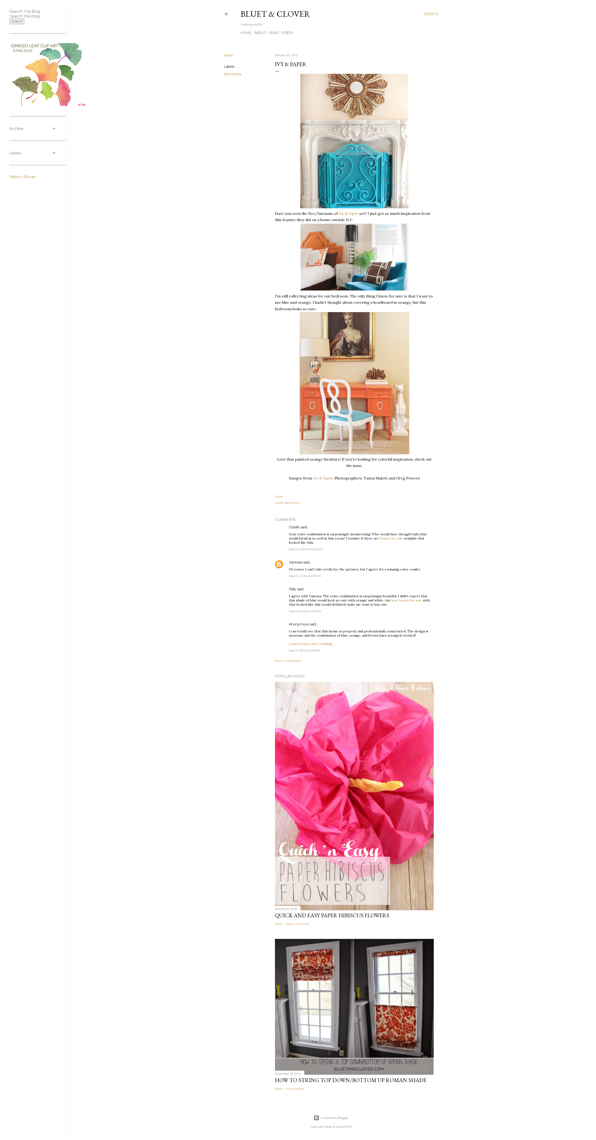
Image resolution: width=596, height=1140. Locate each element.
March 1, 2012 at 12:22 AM (306, 549)
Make (274, 33)
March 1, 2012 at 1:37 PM (305, 576)
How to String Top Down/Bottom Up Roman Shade (351, 1080)
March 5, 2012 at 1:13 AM (305, 611)
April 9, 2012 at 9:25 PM (304, 650)
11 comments (294, 1088)
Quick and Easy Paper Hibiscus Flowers (332, 915)
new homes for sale (406, 600)
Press (287, 33)
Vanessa (295, 562)
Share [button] (228, 55)
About (260, 33)
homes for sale (391, 538)
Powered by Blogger (335, 1118)
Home (246, 33)
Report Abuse (22, 177)
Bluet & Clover (275, 13)
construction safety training (310, 644)
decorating (232, 74)
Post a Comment (288, 661)
